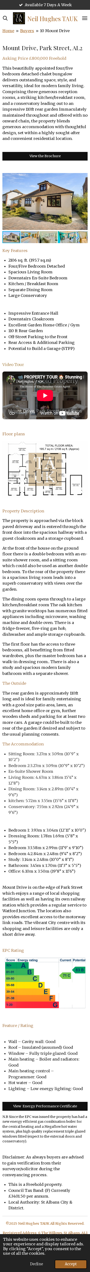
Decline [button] (36, 1264)
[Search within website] (5, 18)
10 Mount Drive (55, 30)
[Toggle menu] (84, 18)
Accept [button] (71, 1264)
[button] (83, 176)
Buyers (27, 30)
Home (8, 30)
